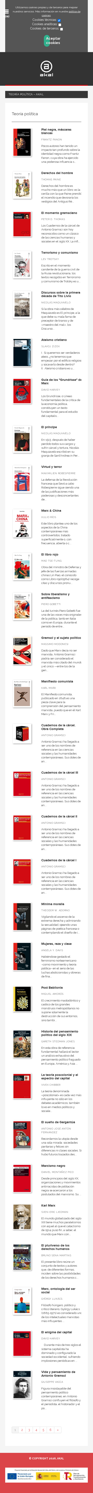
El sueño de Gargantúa (58, 1122)
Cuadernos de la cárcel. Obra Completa (58, 727)
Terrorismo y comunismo (59, 253)
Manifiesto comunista (57, 681)
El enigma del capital (56, 1332)
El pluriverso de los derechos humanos (55, 1247)
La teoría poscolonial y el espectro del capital (59, 1077)
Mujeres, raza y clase (56, 944)
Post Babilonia (52, 988)
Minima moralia (52, 904)
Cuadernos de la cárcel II (59, 816)
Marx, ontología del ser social (58, 1291)
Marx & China (51, 511)
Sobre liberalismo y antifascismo (55, 596)
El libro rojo (49, 554)
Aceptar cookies (48, 40)
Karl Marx (48, 1206)
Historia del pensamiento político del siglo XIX (59, 1033)
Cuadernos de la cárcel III (59, 773)
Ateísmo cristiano (54, 340)
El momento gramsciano (59, 213)
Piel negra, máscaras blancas (56, 131)
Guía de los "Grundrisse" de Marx (61, 382)
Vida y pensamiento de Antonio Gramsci (58, 1374)
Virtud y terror (51, 467)
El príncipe (49, 427)
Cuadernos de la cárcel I (58, 860)
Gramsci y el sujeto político (61, 638)
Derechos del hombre (57, 173)
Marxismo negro (53, 1166)
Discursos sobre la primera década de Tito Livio (60, 294)
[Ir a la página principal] (46, 68)
